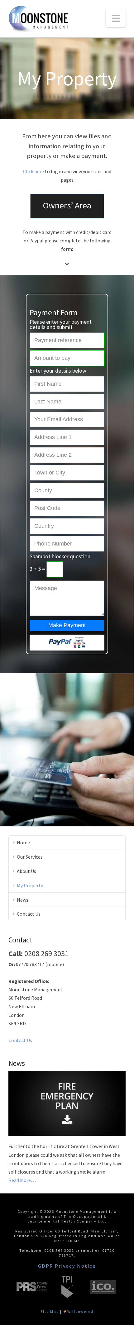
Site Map (50, 1311)
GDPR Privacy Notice (67, 1265)
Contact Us (29, 914)
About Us (26, 871)
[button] (116, 18)
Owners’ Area (67, 205)
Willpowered (80, 1311)
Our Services (30, 857)
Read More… (22, 1180)
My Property (30, 885)
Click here (33, 171)
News (22, 900)
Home (23, 842)
